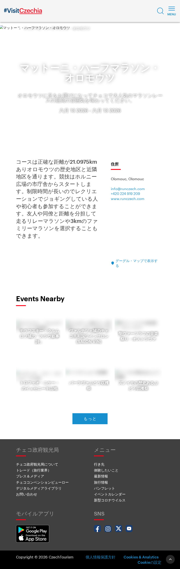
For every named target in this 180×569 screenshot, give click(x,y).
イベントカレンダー (110, 494)
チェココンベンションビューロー (42, 482)
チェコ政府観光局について (37, 464)
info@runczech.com (128, 189)
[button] (160, 11)
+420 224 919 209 (125, 193)
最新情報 (101, 476)
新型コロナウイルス (110, 500)
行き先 (99, 464)
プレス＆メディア (30, 476)
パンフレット (104, 488)
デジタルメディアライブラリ (39, 488)
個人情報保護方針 (100, 557)
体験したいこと (106, 470)
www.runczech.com (127, 198)
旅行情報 (101, 482)
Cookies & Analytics (141, 557)
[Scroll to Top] (170, 559)
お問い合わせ (26, 494)
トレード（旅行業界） (33, 470)
